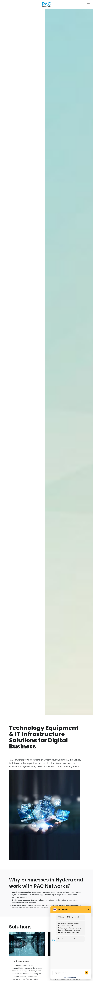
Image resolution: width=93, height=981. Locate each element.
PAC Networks (63, 909)
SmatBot (73, 977)
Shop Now (36, 363)
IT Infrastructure (20, 961)
